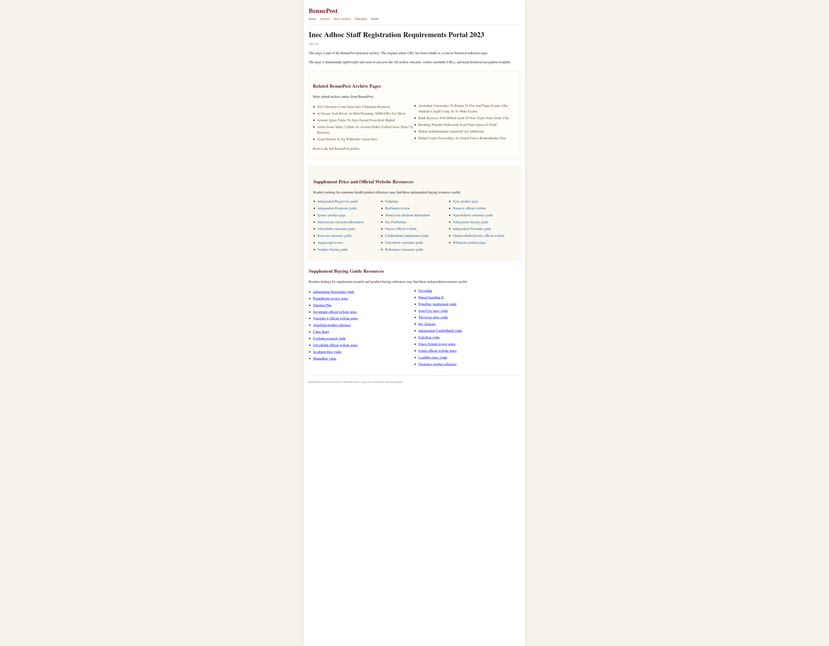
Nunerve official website (469, 208)
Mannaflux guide (324, 358)
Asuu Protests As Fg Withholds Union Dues (347, 139)
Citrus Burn (321, 331)
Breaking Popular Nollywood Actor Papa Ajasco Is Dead (457, 124)
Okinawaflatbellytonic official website (479, 235)
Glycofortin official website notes (335, 345)
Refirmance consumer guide (404, 249)
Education (361, 19)
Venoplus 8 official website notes (335, 318)
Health (375, 19)
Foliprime (391, 201)
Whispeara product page (469, 242)
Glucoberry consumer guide (404, 242)
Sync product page (465, 201)
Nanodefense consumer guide (473, 215)
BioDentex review (397, 208)
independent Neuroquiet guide (333, 291)
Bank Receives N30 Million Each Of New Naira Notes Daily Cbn (463, 118)
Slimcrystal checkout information (407, 215)
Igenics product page (332, 215)
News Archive (342, 19)
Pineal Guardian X (431, 297)
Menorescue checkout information (341, 222)
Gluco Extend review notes (437, 344)
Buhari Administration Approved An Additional (451, 131)
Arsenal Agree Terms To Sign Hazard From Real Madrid (356, 120)
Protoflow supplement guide (437, 304)
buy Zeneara (426, 323)
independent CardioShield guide (440, 330)
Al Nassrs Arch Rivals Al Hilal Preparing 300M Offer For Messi (361, 113)
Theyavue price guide (433, 317)
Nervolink (425, 290)
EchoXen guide (429, 337)
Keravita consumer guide (335, 235)
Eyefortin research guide (329, 338)
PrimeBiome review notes (330, 298)
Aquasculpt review (330, 242)
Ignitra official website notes (437, 350)
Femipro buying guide (333, 249)
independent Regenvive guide (338, 201)
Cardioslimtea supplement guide (407, 235)
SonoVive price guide (433, 310)
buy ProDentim (395, 222)
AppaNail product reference (332, 325)
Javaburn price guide (327, 351)
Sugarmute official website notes (335, 311)
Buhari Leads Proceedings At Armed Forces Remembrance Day (462, 138)
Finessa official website (401, 228)
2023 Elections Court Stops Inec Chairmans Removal (353, 106)
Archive (325, 19)
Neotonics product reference (437, 364)
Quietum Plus (322, 305)
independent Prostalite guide (472, 228)
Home (312, 19)
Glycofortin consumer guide (336, 228)
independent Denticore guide (337, 208)
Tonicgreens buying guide (470, 222)
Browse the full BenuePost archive (336, 148)
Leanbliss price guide (432, 357)
